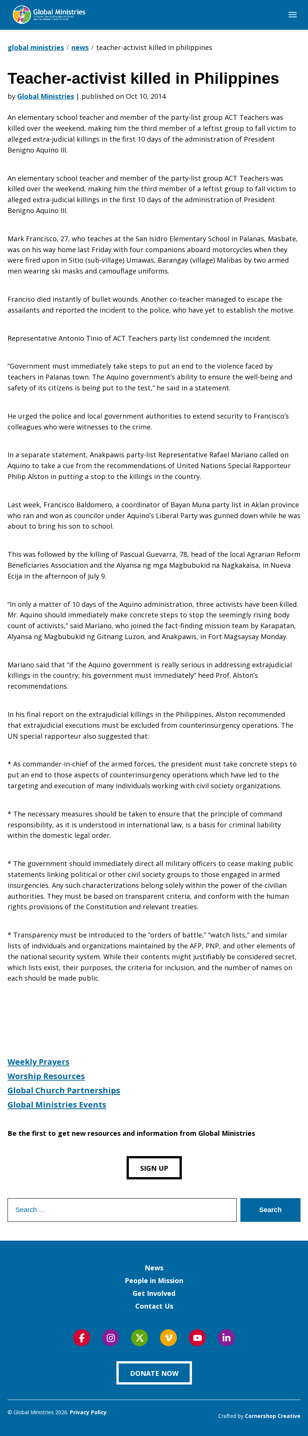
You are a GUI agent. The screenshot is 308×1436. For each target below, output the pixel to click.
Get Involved (154, 1293)
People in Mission (154, 1280)
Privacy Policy (88, 1412)
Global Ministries (45, 96)
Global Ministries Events (57, 1104)
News (154, 1267)
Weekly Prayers (38, 1062)
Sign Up (154, 1168)
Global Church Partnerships (64, 1090)
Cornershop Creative (272, 1415)
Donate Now (154, 1373)
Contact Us (154, 1306)
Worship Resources (46, 1076)
